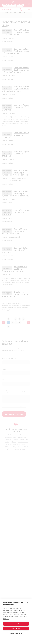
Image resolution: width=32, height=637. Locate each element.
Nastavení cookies (16, 633)
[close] (27, 602)
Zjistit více (6, 619)
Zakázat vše (16, 628)
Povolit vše (16, 624)
